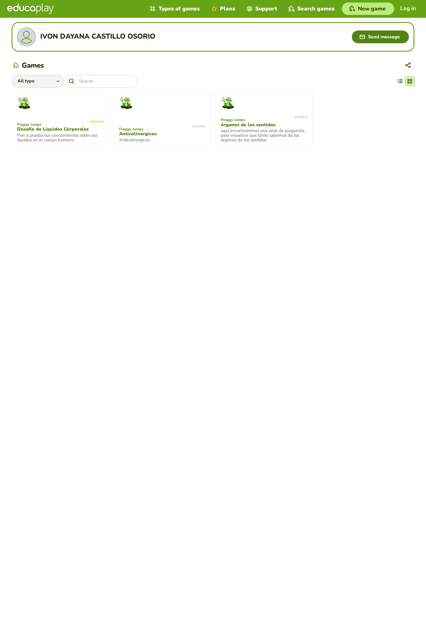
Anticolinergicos (138, 133)
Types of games (179, 8)
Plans (227, 8)
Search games (315, 8)
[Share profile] (408, 65)
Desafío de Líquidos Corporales (53, 129)
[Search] (71, 81)
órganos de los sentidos (248, 124)
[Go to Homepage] (30, 8)
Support (266, 8)
